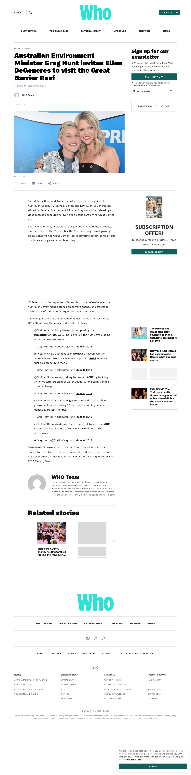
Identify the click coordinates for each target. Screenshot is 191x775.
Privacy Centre (134, 760)
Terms (72, 653)
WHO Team (28, 95)
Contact (107, 653)
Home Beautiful (22, 685)
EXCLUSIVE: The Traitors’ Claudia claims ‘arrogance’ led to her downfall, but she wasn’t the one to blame (163, 397)
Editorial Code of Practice (136, 653)
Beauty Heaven (155, 689)
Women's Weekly (112, 680)
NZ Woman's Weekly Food (117, 689)
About (41, 653)
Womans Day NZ (69, 685)
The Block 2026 (58, 31)
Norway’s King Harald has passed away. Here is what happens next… (163, 355)
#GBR (92, 358)
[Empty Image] (139, 374)
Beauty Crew (154, 694)
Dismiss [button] (153, 766)
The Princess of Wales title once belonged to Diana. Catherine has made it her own (163, 334)
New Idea (66, 694)
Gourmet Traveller (114, 694)
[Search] (30, 12)
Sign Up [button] (168, 13)
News (27, 48)
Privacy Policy (138, 85)
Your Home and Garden (26, 694)
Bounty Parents (112, 699)
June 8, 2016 (84, 346)
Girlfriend (153, 699)
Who (63, 689)
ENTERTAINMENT (91, 31)
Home (17, 48)
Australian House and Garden (30, 680)
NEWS (166, 31)
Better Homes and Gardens (28, 689)
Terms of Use (154, 85)
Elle (150, 685)
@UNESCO (79, 353)
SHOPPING (145, 31)
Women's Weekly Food (115, 685)
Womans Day (68, 680)
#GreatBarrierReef (45, 334)
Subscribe (89, 653)
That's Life (66, 699)
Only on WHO (29, 31)
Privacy (56, 653)
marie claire (154, 680)
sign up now (154, 76)
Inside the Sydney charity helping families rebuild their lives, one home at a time (51, 551)
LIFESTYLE (120, 31)
